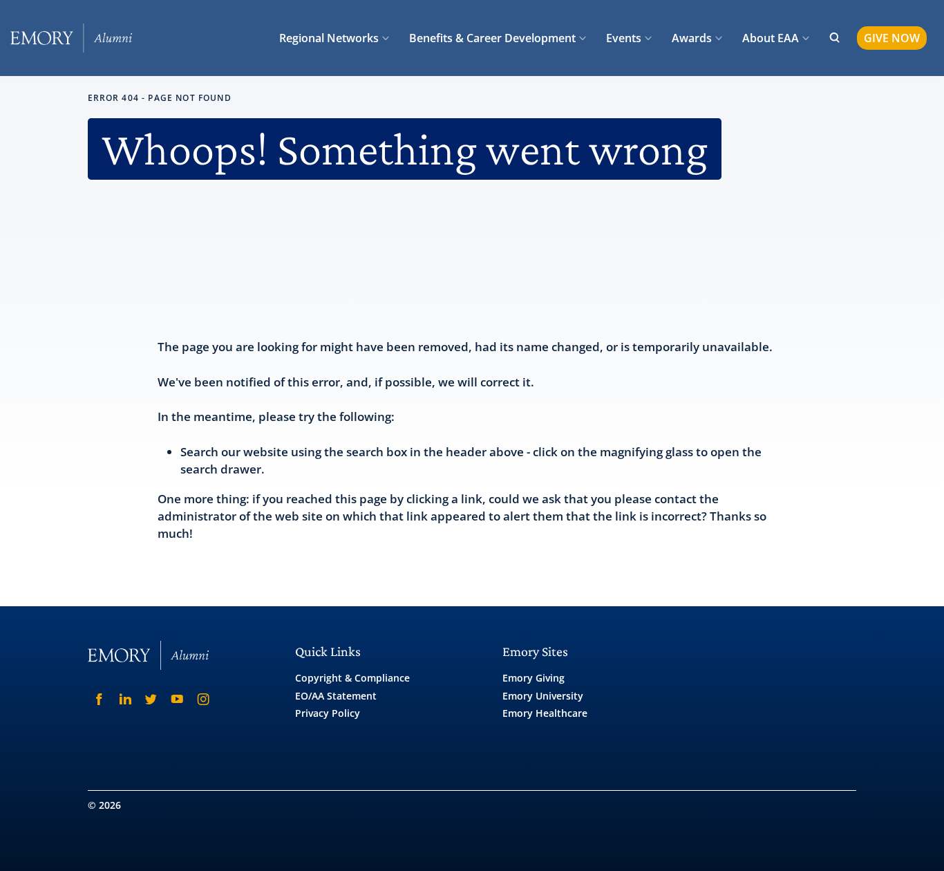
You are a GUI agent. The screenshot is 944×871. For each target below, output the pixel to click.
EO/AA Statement (336, 695)
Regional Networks (329, 38)
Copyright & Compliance (352, 677)
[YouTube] (177, 699)
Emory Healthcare (544, 713)
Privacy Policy (327, 713)
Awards (692, 38)
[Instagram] (203, 699)
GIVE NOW (892, 38)
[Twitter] (151, 699)
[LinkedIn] (125, 699)
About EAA (770, 38)
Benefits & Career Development (492, 38)
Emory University (542, 695)
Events (623, 38)
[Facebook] (99, 699)
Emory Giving (533, 677)
